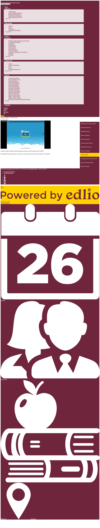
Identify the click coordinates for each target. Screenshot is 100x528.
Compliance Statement (9, 171)
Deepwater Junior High (14, 91)
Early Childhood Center (14, 79)
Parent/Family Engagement (15, 16)
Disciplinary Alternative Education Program (19, 99)
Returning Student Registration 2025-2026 (18, 40)
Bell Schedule (11, 45)
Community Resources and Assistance (17, 52)
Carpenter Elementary (13, 78)
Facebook (5, 176)
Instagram (5, 182)
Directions (33, 518)
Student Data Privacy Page (15, 17)
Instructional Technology (14, 30)
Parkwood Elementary (13, 86)
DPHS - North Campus (14, 95)
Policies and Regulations (14, 14)
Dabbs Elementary (13, 81)
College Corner (12, 46)
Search (4, 113)
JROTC (10, 68)
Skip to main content (6, 1)
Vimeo (5, 183)
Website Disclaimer (8, 173)
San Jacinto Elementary (14, 88)
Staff (5, 110)
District (2, 116)
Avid (9, 66)
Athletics (10, 26)
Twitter (5, 178)
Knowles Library (12, 49)
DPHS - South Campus (14, 96)
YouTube (5, 180)
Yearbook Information (13, 65)
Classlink (6, 112)
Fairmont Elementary (13, 85)
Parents (5, 109)
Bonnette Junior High (13, 89)
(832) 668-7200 (32, 169)
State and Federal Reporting (15, 13)
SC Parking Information (14, 42)
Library (10, 63)
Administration (12, 11)
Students (6, 108)
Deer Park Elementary (13, 84)
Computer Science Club (14, 69)
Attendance (11, 43)
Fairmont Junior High (13, 93)
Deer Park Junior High (14, 92)
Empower (10, 53)
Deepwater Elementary (14, 82)
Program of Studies (13, 50)
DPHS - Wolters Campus (14, 98)
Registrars (10, 55)
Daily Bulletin (11, 48)
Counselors (11, 29)
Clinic (9, 27)
